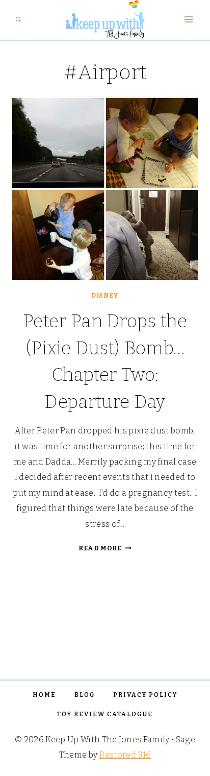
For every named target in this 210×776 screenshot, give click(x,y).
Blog (84, 694)
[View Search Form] (18, 19)
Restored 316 (125, 755)
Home (44, 694)
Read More (105, 548)
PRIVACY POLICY (145, 694)
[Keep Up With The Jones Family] (105, 19)
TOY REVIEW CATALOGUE (105, 714)
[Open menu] (188, 20)
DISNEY (105, 295)
